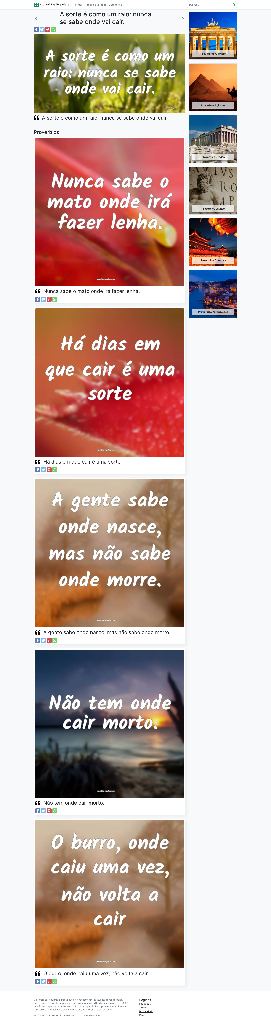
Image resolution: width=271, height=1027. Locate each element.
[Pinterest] (47, 29)
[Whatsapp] (53, 29)
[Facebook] (36, 29)
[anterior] (36, 18)
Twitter (143, 1007)
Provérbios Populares (55, 4)
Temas (78, 4)
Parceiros (144, 1015)
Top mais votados (95, 4)
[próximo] (182, 18)
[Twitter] (42, 29)
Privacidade (146, 1011)
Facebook (145, 1003)
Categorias (115, 4)
